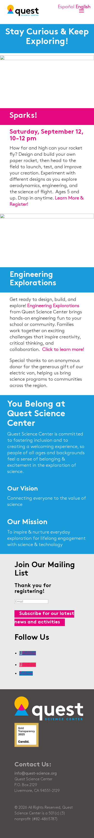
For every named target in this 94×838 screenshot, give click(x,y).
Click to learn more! (63, 349)
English (83, 7)
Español (66, 7)
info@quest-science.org (35, 773)
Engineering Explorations (53, 306)
